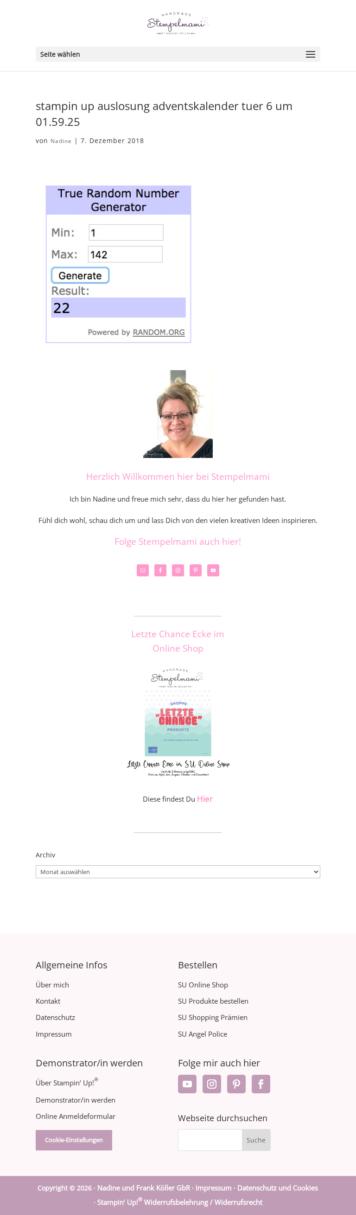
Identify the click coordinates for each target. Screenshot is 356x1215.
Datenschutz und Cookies (277, 1187)
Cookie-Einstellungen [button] (74, 1140)
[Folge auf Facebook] (261, 1084)
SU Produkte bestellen (213, 1001)
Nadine (61, 141)
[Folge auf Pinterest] (236, 1084)
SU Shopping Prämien (213, 1017)
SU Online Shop (203, 984)
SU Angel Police (202, 1034)
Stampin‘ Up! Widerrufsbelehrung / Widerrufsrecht (179, 1202)
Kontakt (48, 1001)
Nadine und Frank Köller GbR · (146, 1187)
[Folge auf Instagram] (212, 1084)
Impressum (54, 1034)
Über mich (52, 984)
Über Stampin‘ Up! (67, 1082)
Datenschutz (55, 1017)
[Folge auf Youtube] (187, 1084)
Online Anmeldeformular (75, 1116)
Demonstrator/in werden (75, 1099)
